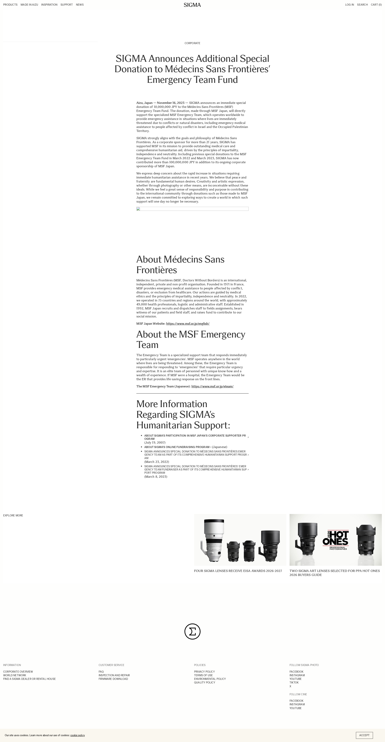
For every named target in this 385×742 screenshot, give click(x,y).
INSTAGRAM (297, 675)
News (80, 4)
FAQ (101, 671)
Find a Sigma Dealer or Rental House (29, 678)
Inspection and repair (114, 675)
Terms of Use (203, 675)
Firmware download (113, 678)
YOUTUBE (296, 678)
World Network (14, 675)
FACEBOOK (297, 671)
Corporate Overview (18, 671)
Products (10, 4)
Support (67, 4)
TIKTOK (294, 682)
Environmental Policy (210, 678)
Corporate (193, 43)
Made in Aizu (29, 4)
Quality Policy (204, 682)
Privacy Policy (204, 671)
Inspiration (49, 4)
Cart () (376, 4)
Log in (349, 4)
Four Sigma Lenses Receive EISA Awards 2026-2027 (238, 571)
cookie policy (77, 735)
